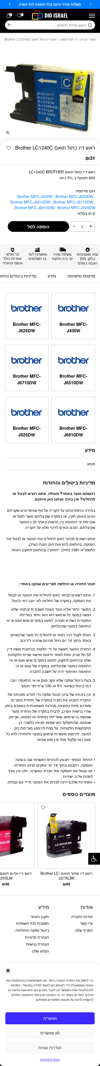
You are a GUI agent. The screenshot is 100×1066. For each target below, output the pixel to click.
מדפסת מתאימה (81, 276)
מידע (52, 276)
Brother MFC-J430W (35, 196)
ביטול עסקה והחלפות (32, 930)
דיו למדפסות (69, 39)
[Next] (9, 4)
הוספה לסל (38, 227)
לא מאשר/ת (50, 1033)
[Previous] (90, 4)
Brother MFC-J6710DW (73, 202)
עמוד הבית (88, 39)
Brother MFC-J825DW (27, 431)
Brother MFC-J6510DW (30, 202)
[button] (94, 859)
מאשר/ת (50, 1018)
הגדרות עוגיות (50, 1047)
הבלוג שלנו (40, 951)
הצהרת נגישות (37, 944)
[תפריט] (92, 15)
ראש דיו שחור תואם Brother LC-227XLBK (66, 875)
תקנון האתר (39, 916)
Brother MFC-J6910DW (35, 207)
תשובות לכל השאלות (32, 923)
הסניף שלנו (84, 930)
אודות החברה (82, 916)
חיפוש (10, 25)
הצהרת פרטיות (50, 1059)
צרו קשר (86, 923)
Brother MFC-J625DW (74, 196)
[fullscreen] (8, 132)
